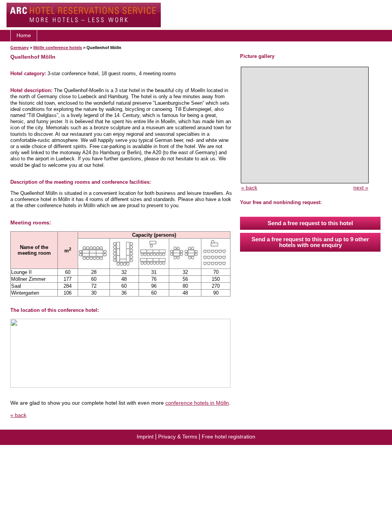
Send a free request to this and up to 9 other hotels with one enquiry (310, 242)
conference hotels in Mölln (197, 403)
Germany (19, 47)
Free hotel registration (228, 436)
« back (18, 415)
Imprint (145, 436)
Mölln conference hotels (57, 47)
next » (360, 188)
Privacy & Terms (177, 436)
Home (23, 35)
